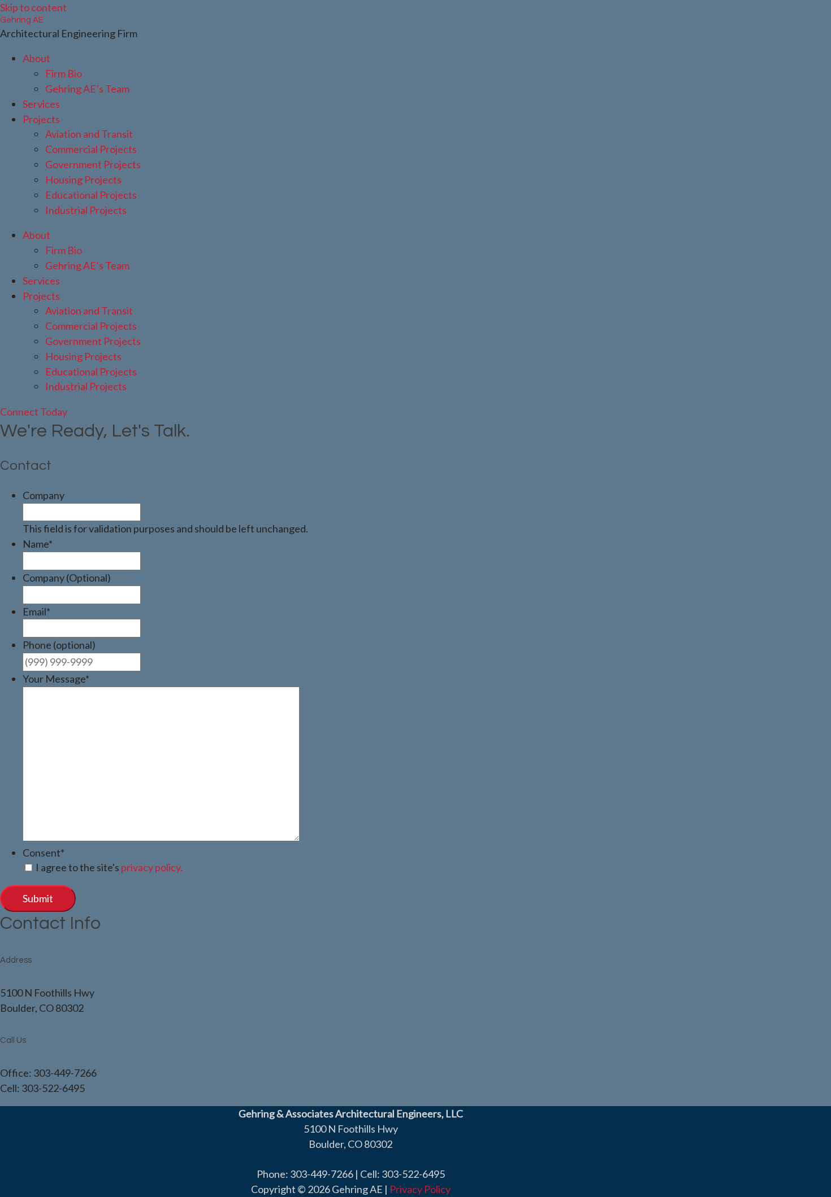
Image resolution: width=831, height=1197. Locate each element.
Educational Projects (91, 195)
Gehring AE (22, 20)
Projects (41, 119)
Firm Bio (63, 73)
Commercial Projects (91, 149)
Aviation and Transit (89, 134)
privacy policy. (152, 867)
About (36, 58)
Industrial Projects (86, 210)
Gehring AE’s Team (87, 88)
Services (41, 104)
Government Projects (93, 164)
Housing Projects (83, 179)
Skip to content (33, 7)
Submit (38, 898)
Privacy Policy (420, 1189)
